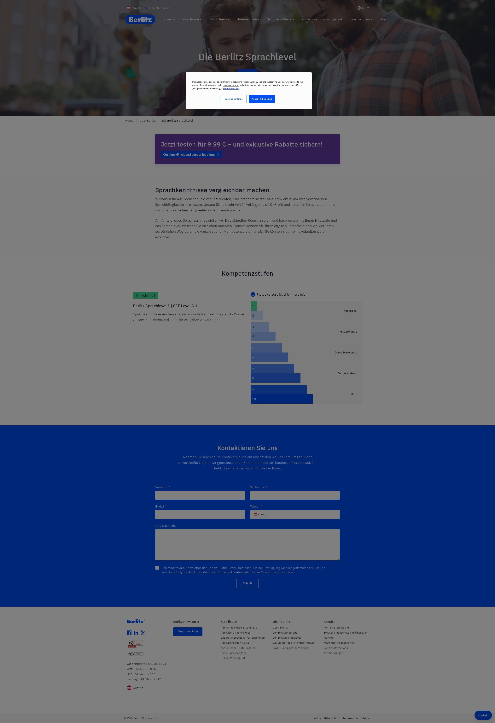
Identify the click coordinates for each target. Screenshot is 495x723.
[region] (249, 90)
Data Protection (231, 88)
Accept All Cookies (262, 98)
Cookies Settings (233, 98)
